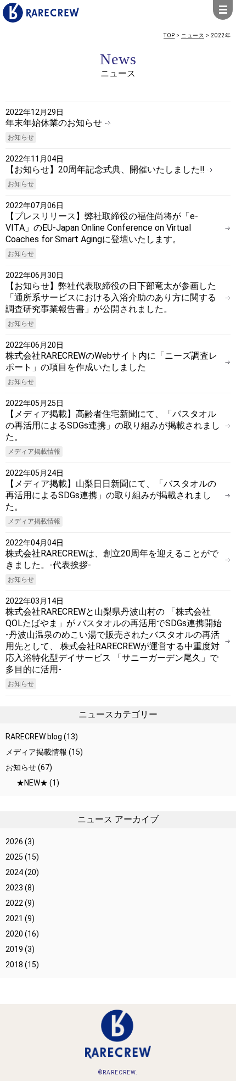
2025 (14, 856)
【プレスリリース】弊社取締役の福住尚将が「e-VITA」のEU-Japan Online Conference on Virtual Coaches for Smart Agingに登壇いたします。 (101, 227)
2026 (14, 841)
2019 (14, 949)
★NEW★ (32, 782)
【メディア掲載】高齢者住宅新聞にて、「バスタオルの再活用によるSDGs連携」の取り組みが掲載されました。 (112, 425)
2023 (14, 887)
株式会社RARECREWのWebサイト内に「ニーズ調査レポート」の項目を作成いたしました (111, 361)
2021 (14, 918)
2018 (14, 964)
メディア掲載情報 (34, 451)
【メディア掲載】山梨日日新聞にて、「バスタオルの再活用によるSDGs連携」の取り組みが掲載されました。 (110, 495)
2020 (14, 933)
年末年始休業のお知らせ (53, 123)
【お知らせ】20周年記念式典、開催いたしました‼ (104, 169)
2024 (14, 872)
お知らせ (21, 137)
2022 (14, 903)
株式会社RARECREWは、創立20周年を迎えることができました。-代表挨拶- (111, 559)
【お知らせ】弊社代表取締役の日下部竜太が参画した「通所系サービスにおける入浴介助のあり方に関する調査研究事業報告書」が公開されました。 (110, 297)
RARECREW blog (33, 736)
